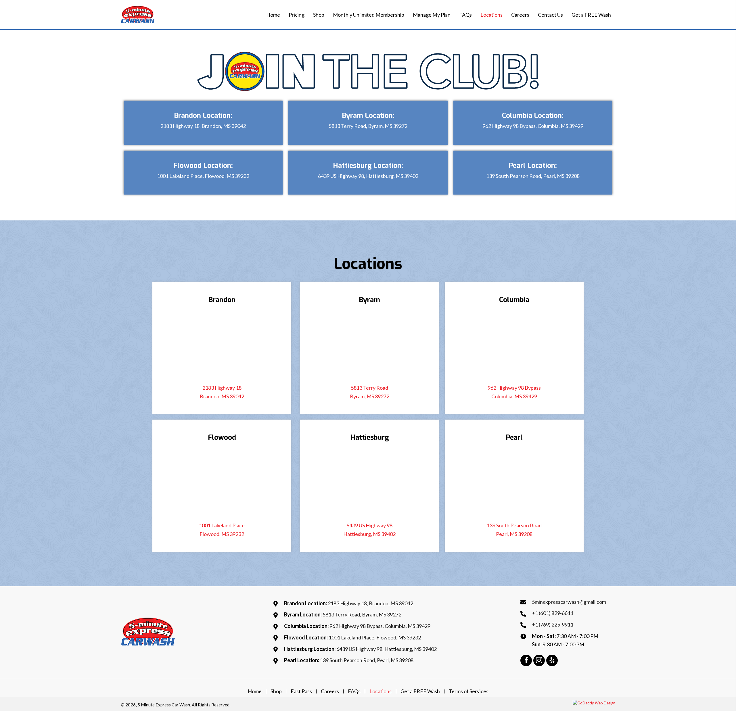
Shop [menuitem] (276, 691)
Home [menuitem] (255, 691)
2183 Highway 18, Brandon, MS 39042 (203, 126)
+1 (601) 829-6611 (552, 613)
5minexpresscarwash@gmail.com (569, 602)
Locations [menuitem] (380, 691)
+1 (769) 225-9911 (552, 624)
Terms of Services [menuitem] (468, 691)
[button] (526, 660)
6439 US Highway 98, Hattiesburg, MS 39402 (368, 176)
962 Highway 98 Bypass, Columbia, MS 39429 (532, 126)
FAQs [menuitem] (354, 691)
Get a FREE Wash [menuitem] (420, 691)
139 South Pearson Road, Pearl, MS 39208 (533, 176)
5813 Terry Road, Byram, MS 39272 (368, 126)
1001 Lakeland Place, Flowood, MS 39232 (203, 176)
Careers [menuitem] (330, 691)
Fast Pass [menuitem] (301, 691)
